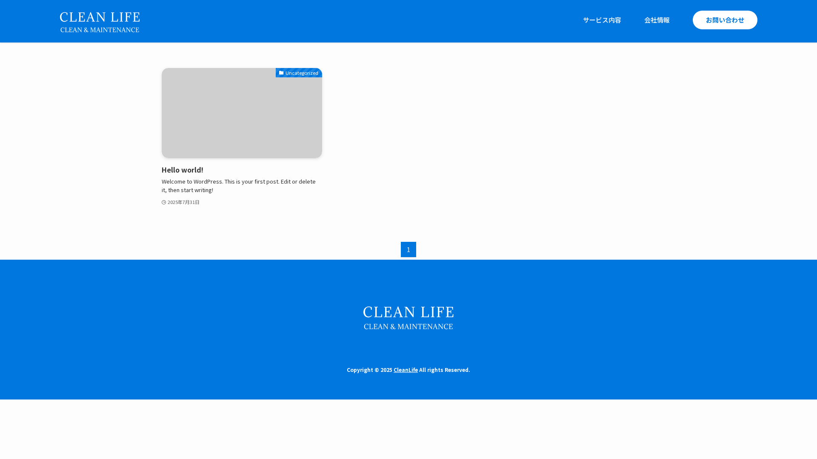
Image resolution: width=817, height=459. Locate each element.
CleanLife (406, 369)
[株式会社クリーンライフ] (99, 20)
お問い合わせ (725, 19)
